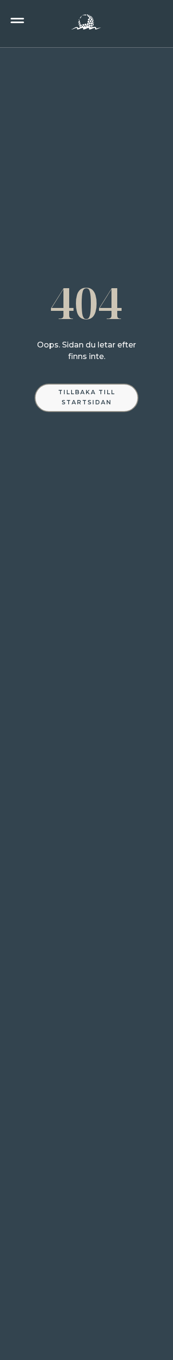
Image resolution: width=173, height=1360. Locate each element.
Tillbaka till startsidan (86, 396)
